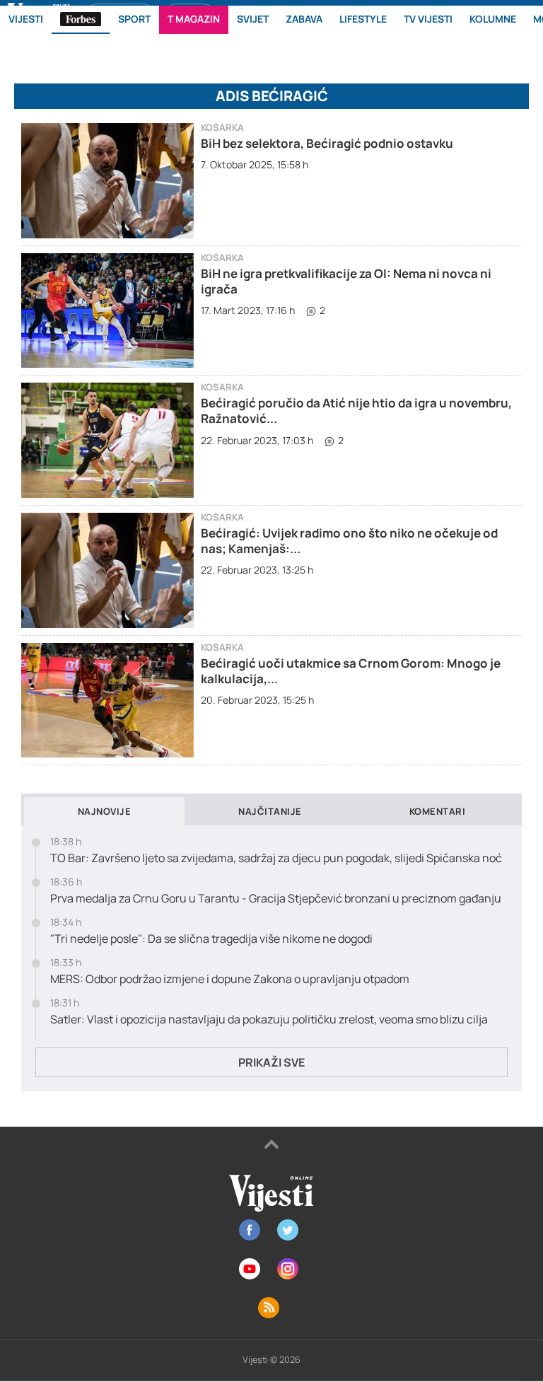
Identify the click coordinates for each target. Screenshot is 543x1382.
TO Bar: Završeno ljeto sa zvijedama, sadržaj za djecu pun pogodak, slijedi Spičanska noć (276, 858)
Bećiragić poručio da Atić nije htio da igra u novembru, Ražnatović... (356, 410)
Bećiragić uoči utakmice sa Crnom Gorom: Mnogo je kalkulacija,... (351, 671)
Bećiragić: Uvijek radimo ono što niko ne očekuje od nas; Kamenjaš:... (349, 541)
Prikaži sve (271, 1062)
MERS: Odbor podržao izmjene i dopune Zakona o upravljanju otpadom (229, 979)
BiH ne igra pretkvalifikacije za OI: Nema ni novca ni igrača (346, 281)
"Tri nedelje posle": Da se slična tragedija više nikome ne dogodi (211, 938)
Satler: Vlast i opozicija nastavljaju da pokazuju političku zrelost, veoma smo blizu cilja (269, 1019)
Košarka (222, 127)
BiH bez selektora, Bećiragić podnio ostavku (327, 143)
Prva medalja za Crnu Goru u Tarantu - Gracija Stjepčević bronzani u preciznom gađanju (275, 898)
